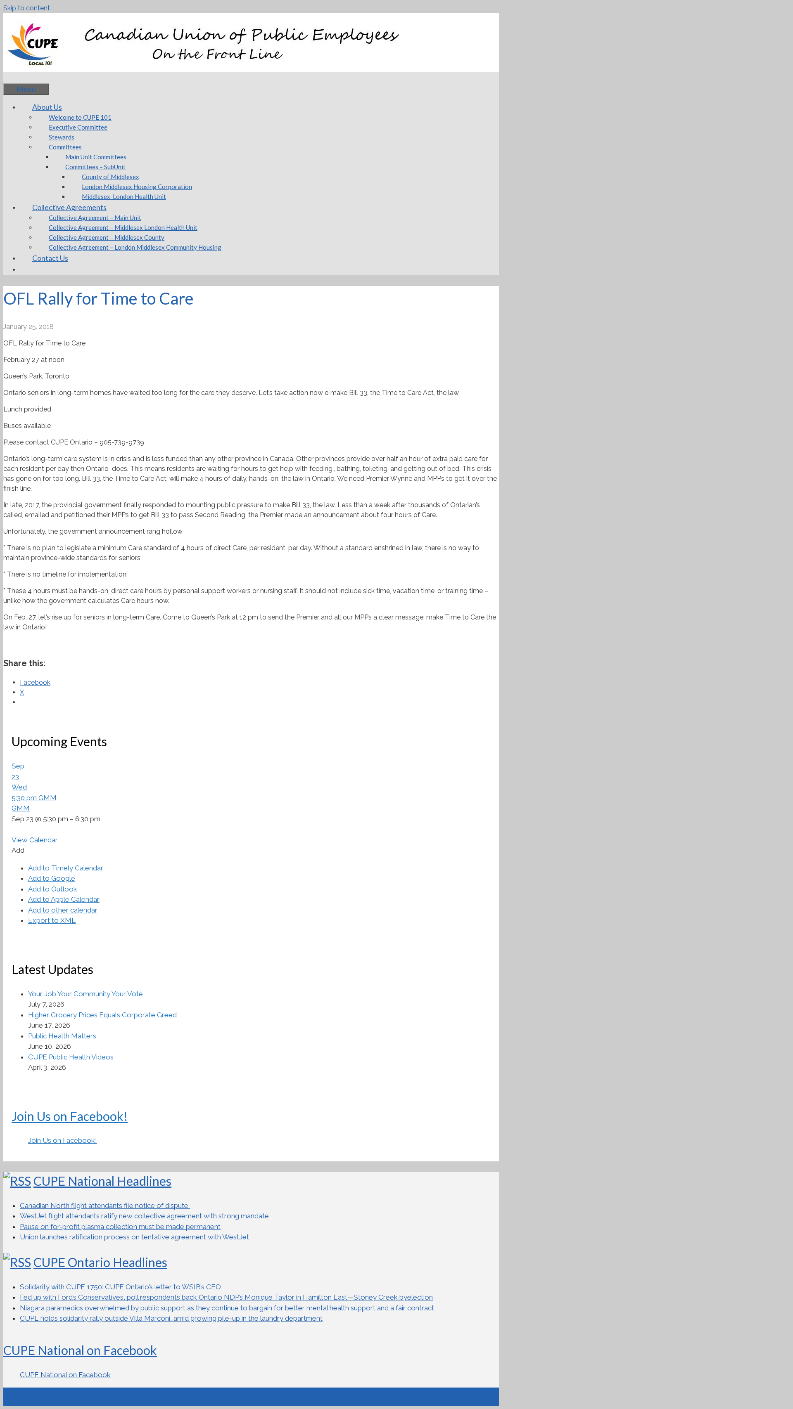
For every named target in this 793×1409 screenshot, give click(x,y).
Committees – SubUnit (95, 166)
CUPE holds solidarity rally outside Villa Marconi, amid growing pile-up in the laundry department (171, 1318)
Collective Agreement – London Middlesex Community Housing (135, 247)
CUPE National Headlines (102, 1180)
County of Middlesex (110, 176)
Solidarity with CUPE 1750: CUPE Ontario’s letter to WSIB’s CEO (120, 1287)
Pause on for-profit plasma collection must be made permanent (120, 1226)
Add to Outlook (52, 889)
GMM (21, 808)
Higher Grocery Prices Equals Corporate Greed (102, 1015)
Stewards (61, 137)
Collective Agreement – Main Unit (95, 217)
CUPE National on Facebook (80, 1350)
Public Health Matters (62, 1036)
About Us (47, 106)
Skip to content (26, 8)
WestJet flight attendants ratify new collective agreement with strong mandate (144, 1216)
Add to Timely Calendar (65, 868)
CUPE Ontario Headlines (100, 1262)
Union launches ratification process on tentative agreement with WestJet (134, 1237)
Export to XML (52, 920)
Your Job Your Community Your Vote (85, 994)
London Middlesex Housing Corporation (137, 186)
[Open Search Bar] (15, 77)
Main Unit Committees (95, 157)
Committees (65, 147)
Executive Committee (78, 127)
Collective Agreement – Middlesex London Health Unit (123, 227)
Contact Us (50, 257)
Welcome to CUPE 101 (80, 117)
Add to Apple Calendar (64, 899)
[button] (18, 850)
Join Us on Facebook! (70, 1116)
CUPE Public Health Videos (71, 1057)
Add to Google (51, 878)
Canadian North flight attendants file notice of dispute (105, 1205)
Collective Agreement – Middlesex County (106, 237)
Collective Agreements (69, 207)
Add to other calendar (62, 910)
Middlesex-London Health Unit (124, 196)
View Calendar (35, 840)
